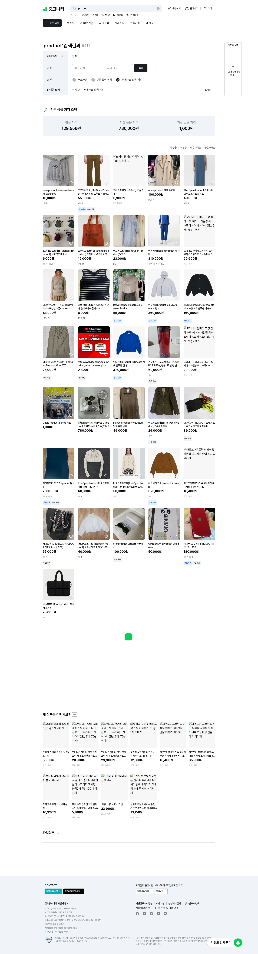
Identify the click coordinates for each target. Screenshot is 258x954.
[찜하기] (70, 182)
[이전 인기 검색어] (71, 15)
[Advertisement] (129, 676)
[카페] (151, 913)
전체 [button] (74, 56)
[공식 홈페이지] (165, 913)
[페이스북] (137, 913)
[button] (79, 89)
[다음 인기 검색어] (74, 15)
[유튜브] (144, 913)
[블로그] (158, 913)
